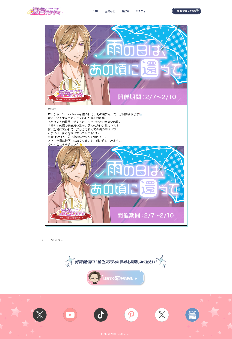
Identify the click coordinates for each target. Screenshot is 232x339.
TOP (95, 11)
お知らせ (110, 11)
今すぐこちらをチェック (63, 144)
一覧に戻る (56, 239)
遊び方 (125, 11)
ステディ (141, 11)
